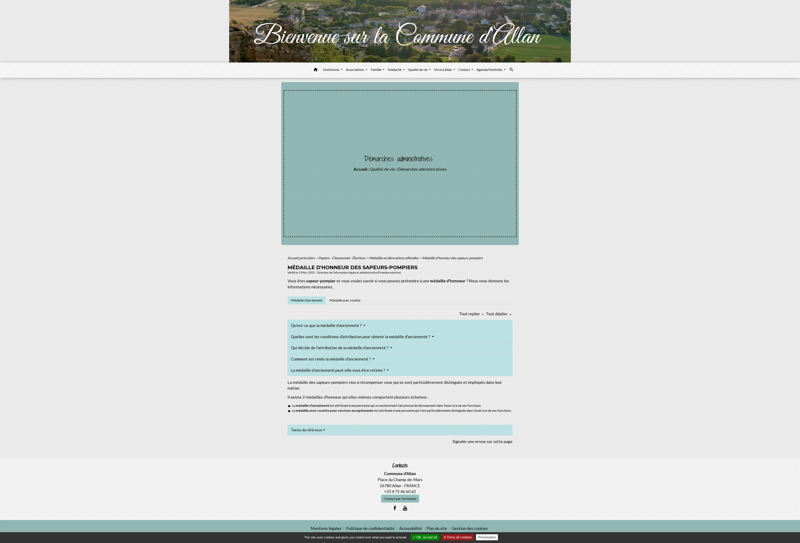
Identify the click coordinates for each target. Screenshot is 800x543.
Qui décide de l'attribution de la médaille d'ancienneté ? (340, 347)
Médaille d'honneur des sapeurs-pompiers (452, 258)
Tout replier (472, 313)
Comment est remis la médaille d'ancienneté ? (331, 359)
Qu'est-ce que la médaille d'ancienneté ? (326, 325)
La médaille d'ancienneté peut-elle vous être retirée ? (338, 370)
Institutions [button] (331, 69)
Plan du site (436, 528)
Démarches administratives (422, 169)
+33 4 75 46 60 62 (400, 491)
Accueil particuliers (301, 258)
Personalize (487, 537)
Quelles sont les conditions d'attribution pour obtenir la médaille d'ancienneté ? (361, 336)
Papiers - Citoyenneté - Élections (342, 258)
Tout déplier (499, 313)
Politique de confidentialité (370, 528)
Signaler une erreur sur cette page (482, 441)
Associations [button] (355, 69)
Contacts (400, 466)
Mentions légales (326, 528)
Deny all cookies (459, 537)
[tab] (307, 300)
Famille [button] (376, 69)
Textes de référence (306, 430)
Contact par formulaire (400, 498)
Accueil (360, 169)
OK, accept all (426, 537)
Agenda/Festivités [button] (489, 69)
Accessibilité (410, 528)
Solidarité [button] (395, 69)
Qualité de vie (382, 169)
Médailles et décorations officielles (394, 258)
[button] (315, 70)
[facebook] (395, 508)
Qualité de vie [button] (418, 69)
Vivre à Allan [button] (443, 69)
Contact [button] (464, 69)
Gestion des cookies (470, 528)
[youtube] (405, 508)
